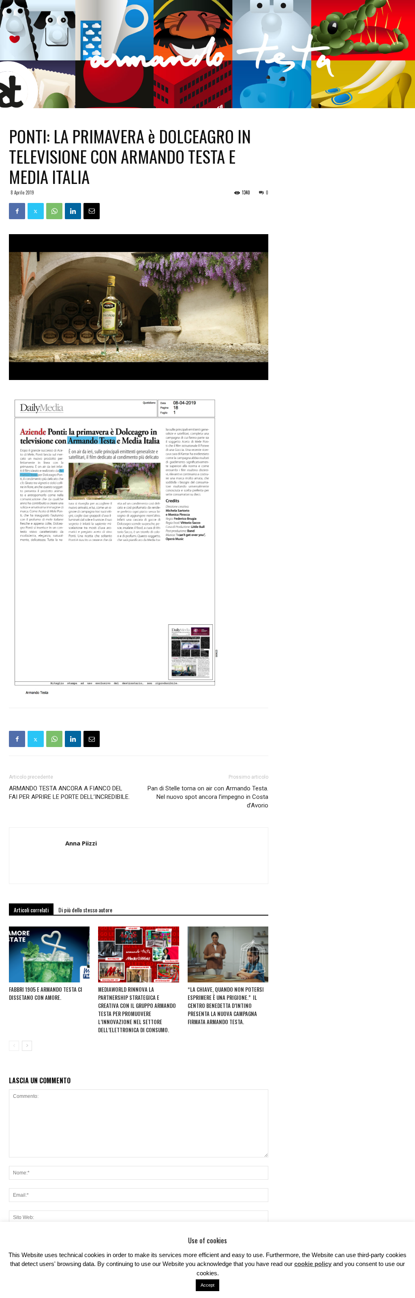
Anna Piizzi (81, 843)
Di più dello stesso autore (85, 909)
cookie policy (313, 1263)
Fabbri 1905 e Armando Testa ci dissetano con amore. (45, 993)
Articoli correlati (31, 909)
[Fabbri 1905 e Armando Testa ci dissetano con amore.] (49, 954)
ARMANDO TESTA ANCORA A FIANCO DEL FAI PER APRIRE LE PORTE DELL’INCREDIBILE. (69, 793)
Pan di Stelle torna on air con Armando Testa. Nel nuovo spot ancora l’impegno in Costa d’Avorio (208, 797)
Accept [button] (207, 1285)
